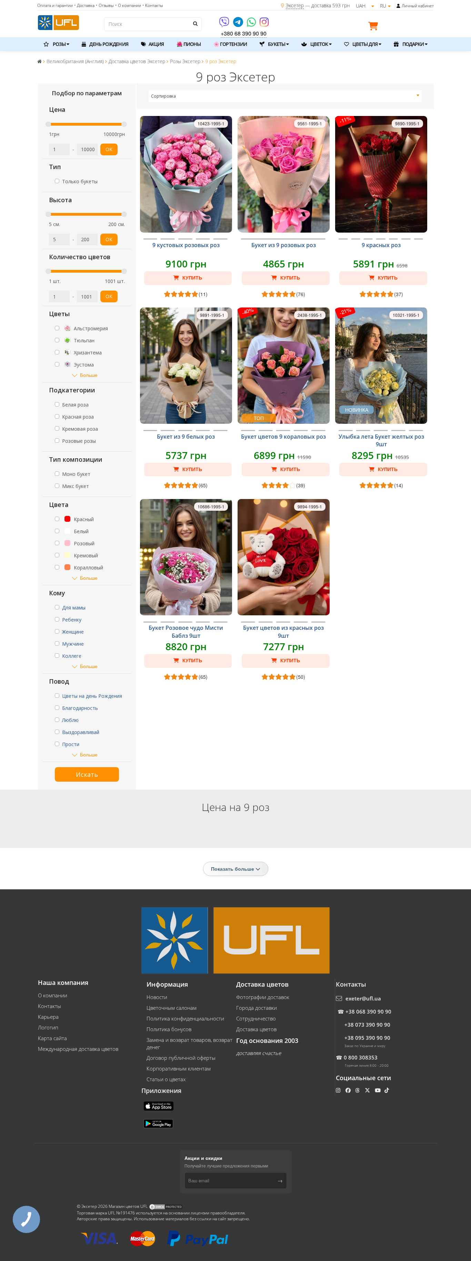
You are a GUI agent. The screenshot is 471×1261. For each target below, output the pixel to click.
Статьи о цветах (166, 1079)
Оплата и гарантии (55, 5)
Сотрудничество (256, 1018)
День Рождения (108, 44)
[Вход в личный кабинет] (398, 6)
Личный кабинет (418, 6)
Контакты (49, 1006)
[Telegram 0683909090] (238, 24)
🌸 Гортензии (230, 44)
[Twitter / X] (368, 1090)
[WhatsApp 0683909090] (252, 24)
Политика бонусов (169, 1029)
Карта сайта (52, 1038)
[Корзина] (374, 27)
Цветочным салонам (172, 1007)
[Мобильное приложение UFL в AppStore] (159, 1105)
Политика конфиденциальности (185, 1018)
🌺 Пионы (189, 44)
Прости (70, 744)
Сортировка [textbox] (163, 96)
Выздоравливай (80, 732)
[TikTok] (387, 1090)
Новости (157, 997)
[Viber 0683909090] (224, 24)
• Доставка (84, 5)
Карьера (48, 1016)
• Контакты (152, 5)
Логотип (48, 1027)
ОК (109, 149)
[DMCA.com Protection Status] (166, 1206)
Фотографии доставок (262, 997)
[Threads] (358, 1090)
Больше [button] (89, 375)
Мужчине (73, 644)
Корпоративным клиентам (179, 1068)
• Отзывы (105, 5)
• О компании (128, 5)
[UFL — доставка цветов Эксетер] (58, 21)
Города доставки (256, 1007)
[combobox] (285, 96)
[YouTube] (378, 1090)
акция (156, 44)
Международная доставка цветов (78, 1048)
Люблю (70, 720)
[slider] (48, 124)
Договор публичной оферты (181, 1057)
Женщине (73, 631)
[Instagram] (264, 24)
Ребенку (71, 619)
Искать (87, 774)
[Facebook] (348, 1090)
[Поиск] (195, 23)
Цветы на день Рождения (92, 696)
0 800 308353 (361, 1057)
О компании (52, 995)
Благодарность (80, 708)
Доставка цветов (256, 1029)
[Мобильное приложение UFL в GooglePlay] (159, 1123)
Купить (191, 278)
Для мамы (74, 607)
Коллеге (71, 656)
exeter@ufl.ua (363, 998)
